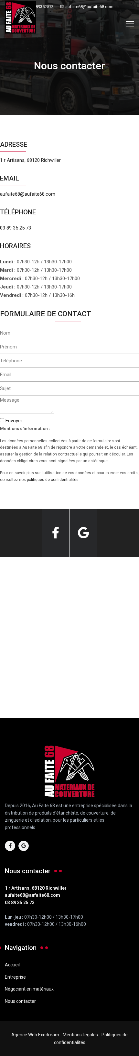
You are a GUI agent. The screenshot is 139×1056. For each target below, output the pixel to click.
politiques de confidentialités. (53, 479)
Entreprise (15, 977)
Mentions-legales (80, 1034)
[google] (83, 533)
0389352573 (42, 6)
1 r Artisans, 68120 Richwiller (30, 160)
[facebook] (56, 533)
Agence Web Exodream (35, 1034)
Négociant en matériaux (29, 989)
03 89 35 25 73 (15, 228)
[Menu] (130, 23)
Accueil (12, 964)
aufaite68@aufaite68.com (89, 6)
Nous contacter (20, 1001)
